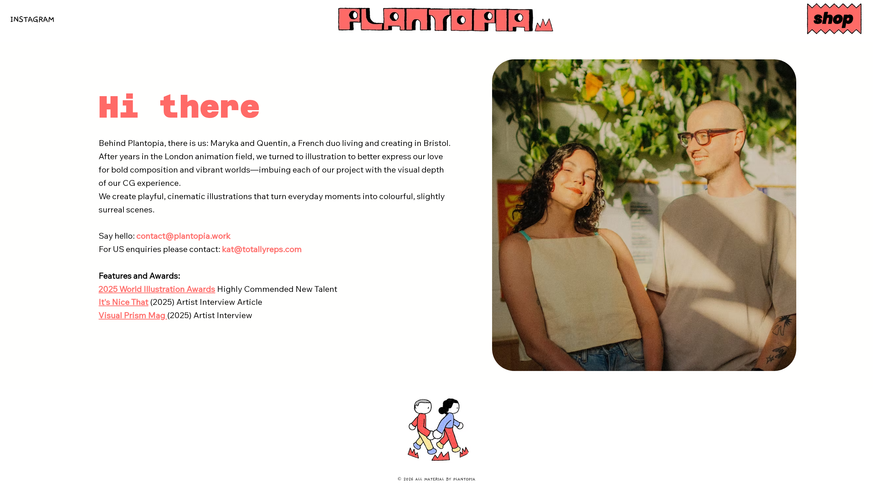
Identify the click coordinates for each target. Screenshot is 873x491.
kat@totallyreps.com (262, 249)
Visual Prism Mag (133, 315)
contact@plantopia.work (183, 235)
